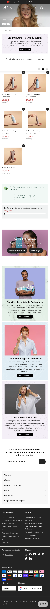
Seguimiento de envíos (34, 523)
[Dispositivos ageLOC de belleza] (25, 340)
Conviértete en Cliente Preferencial (33, 528)
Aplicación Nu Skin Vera (34, 532)
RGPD (4, 539)
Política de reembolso (10, 527)
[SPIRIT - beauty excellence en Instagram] (26, 554)
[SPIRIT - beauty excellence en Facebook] (30, 554)
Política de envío (8, 523)
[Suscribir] (42, 461)
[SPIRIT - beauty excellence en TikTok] (26, 558)
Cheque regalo (30, 535)
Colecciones (12, 19)
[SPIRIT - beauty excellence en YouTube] (34, 554)
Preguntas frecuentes (33, 517)
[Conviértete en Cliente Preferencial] (25, 283)
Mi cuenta (28, 520)
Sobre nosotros (8, 517)
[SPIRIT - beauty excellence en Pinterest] (43, 554)
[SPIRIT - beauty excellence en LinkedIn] (30, 558)
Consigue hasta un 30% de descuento (25, 2)
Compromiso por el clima (12, 520)
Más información (17, 250)
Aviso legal (6, 542)
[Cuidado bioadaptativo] (25, 399)
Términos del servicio (10, 533)
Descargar (36, 250)
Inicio (4, 19)
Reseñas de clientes (32, 538)
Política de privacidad (10, 536)
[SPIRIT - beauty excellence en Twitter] (39, 554)
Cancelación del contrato (11, 530)
